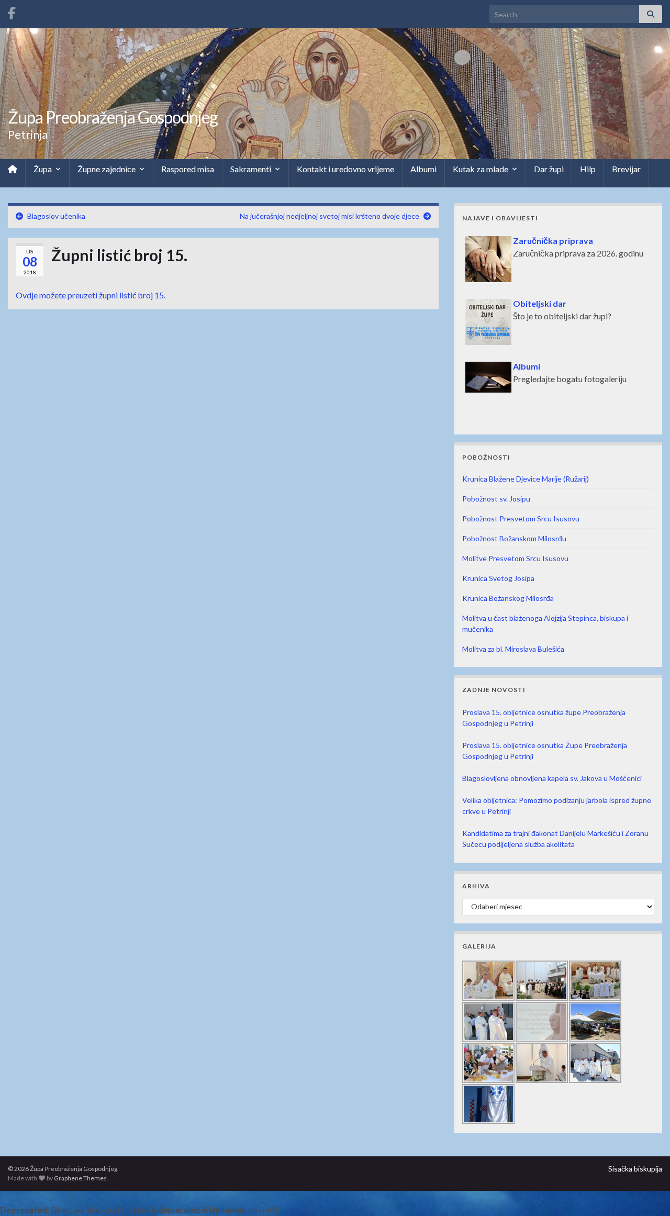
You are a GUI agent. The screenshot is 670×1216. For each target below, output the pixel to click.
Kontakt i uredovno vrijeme (345, 169)
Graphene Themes (80, 1178)
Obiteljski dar (539, 303)
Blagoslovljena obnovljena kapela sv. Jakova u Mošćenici (552, 778)
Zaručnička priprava (553, 241)
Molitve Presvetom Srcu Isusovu (515, 558)
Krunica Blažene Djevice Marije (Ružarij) (525, 478)
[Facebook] (12, 11)
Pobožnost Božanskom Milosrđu (514, 538)
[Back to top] (646, 1192)
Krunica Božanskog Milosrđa (508, 598)
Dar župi (549, 169)
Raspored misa (187, 169)
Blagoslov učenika (56, 215)
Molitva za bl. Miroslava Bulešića (513, 648)
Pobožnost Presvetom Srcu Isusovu (520, 518)
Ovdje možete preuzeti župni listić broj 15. (90, 295)
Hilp (588, 169)
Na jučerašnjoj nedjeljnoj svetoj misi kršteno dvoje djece (329, 215)
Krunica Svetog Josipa (498, 578)
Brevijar (626, 169)
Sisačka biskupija (635, 1168)
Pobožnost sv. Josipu (496, 498)
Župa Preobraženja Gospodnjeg (113, 117)
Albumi (423, 169)
